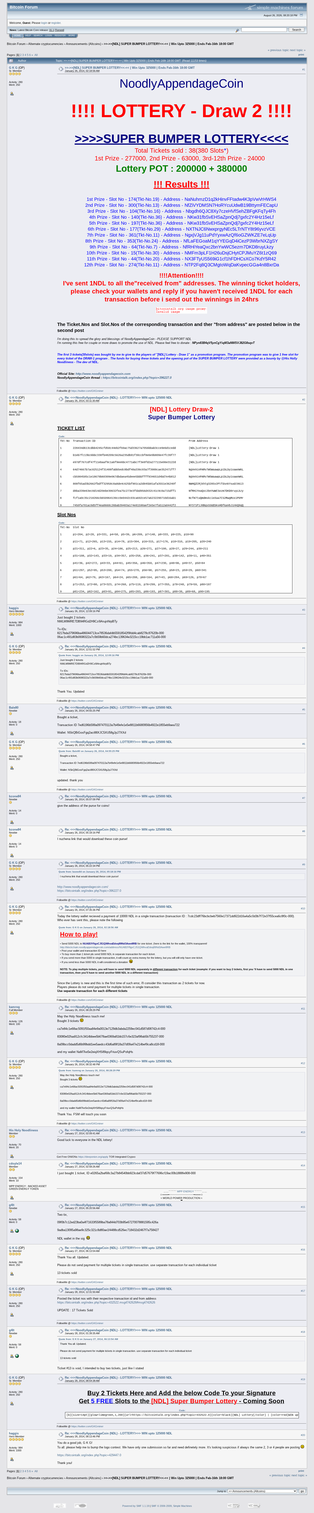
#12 (303, 1063)
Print (301, 54)
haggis (14, 608)
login (44, 22)
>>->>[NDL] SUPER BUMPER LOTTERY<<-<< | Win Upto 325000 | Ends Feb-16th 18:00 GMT (169, 44)
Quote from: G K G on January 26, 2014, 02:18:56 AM (88, 927)
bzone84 (15, 796)
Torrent (59, 30)
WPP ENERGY (185, 1191)
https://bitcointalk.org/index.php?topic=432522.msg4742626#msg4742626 (106, 1302)
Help (28, 35)
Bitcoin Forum (16, 44)
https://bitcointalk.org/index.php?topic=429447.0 (89, 1455)
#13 (303, 1132)
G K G (13, 67)
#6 (303, 744)
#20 (303, 1435)
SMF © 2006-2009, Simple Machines (171, 1506)
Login (48, 35)
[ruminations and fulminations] (16, 1230)
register (55, 22)
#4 (303, 648)
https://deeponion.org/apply (93, 1156)
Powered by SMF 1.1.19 (135, 1506)
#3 (303, 609)
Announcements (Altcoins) (83, 44)
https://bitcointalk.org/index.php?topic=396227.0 (137, 377)
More (72, 35)
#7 (303, 798)
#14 (303, 1165)
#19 (303, 1379)
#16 (303, 1249)
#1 (303, 69)
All (36, 54)
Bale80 (13, 707)
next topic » (297, 50)
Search (38, 35)
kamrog (14, 1007)
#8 (303, 831)
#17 (303, 1290)
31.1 (51, 30)
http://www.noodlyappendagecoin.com (103, 373)
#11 (303, 1008)
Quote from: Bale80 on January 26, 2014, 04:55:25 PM (89, 751)
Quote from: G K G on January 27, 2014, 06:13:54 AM (88, 1339)
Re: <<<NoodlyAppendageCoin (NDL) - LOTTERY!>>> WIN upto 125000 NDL (118, 397)
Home (17, 35)
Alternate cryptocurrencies (45, 44)
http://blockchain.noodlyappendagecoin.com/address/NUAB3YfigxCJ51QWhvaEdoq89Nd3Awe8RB (115, 947)
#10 (303, 908)
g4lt (11, 1205)
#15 (303, 1207)
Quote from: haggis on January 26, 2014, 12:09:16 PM (89, 655)
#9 (303, 864)
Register (60, 35)
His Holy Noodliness (23, 1130)
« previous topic (278, 50)
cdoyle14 (15, 1163)
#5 (303, 709)
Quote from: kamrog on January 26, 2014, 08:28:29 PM (89, 1070)
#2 (303, 399)
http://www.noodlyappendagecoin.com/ (82, 887)
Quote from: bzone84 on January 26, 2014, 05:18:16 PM (90, 871)
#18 (303, 1332)
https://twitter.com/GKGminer (87, 390)
